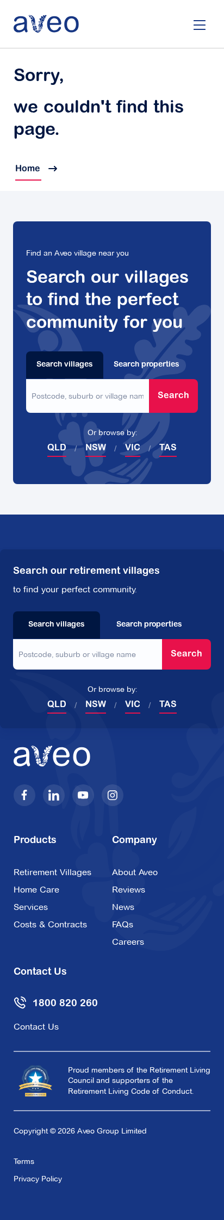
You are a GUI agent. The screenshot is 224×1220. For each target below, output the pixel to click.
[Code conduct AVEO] (35, 1080)
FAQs (122, 924)
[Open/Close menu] (199, 24)
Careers (128, 942)
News (123, 907)
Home (28, 169)
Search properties (146, 365)
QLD (56, 448)
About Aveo (135, 872)
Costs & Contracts (50, 924)
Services (31, 907)
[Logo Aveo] (46, 24)
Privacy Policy (38, 1179)
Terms (24, 1161)
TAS (168, 448)
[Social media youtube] (83, 795)
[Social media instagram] (112, 795)
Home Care (36, 889)
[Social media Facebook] (24, 795)
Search (173, 396)
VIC (132, 448)
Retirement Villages (52, 872)
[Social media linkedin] (54, 795)
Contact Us (36, 1026)
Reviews (128, 889)
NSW (95, 448)
